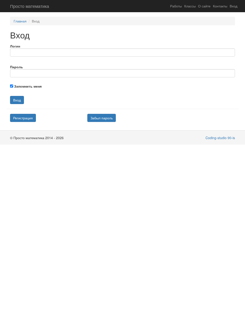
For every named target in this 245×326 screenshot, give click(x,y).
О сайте (204, 6)
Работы (176, 6)
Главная (20, 21)
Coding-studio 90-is (220, 137)
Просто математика (29, 6)
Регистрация (23, 118)
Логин (15, 46)
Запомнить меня (28, 86)
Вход (233, 6)
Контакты (220, 6)
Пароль (16, 66)
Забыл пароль (101, 118)
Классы (190, 6)
